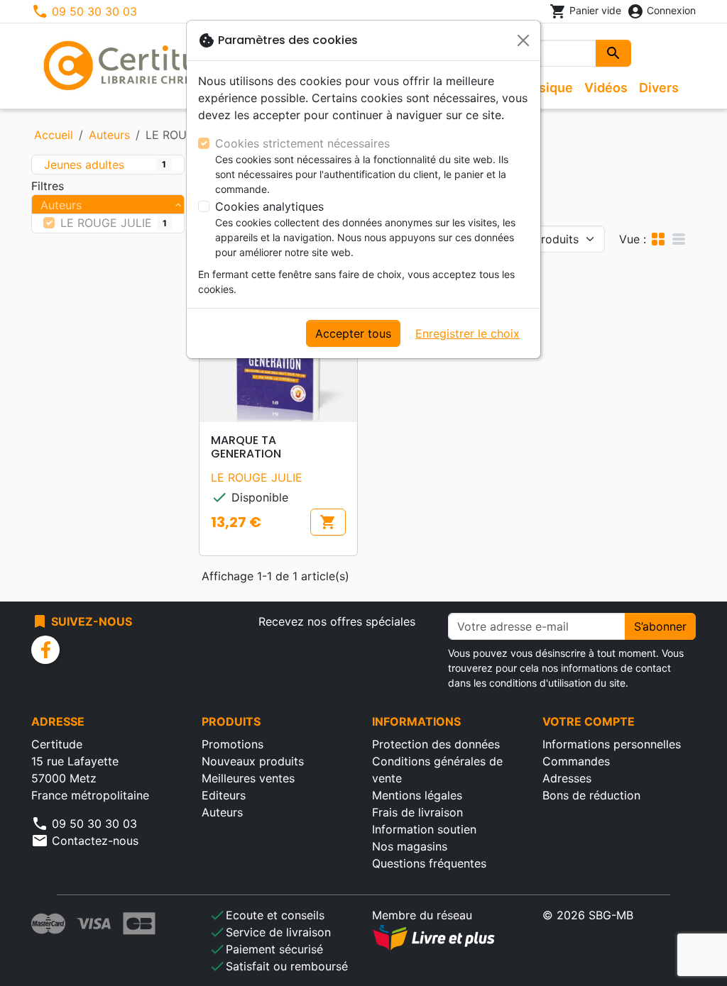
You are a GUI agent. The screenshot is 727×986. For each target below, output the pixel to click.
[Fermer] (523, 40)
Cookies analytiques (269, 206)
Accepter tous (353, 333)
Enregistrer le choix (467, 333)
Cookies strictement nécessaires (302, 143)
